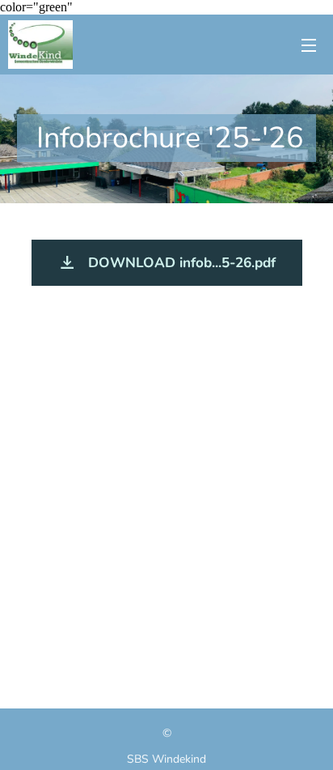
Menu (309, 44)
